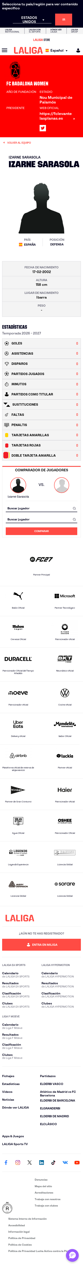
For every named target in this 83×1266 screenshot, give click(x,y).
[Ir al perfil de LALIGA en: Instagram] (18, 1163)
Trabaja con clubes (46, 1205)
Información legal (19, 1231)
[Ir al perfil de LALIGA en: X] (43, 128)
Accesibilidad (16, 1225)
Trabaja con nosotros (47, 1199)
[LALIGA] (28, 50)
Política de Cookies (20, 1244)
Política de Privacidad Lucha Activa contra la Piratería (41, 1251)
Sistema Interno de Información (27, 1218)
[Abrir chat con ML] (72, 1255)
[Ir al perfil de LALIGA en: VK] (65, 1163)
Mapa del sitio (43, 1186)
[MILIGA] (76, 50)
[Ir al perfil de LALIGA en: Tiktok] (53, 1163)
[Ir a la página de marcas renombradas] (17, 1208)
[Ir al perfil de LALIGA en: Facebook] (6, 1163)
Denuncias (41, 1179)
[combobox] (41, 508)
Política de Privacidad (21, 1238)
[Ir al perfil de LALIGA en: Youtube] (77, 1163)
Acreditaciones (44, 1192)
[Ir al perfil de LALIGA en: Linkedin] (41, 1163)
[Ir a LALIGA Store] (41, 40)
